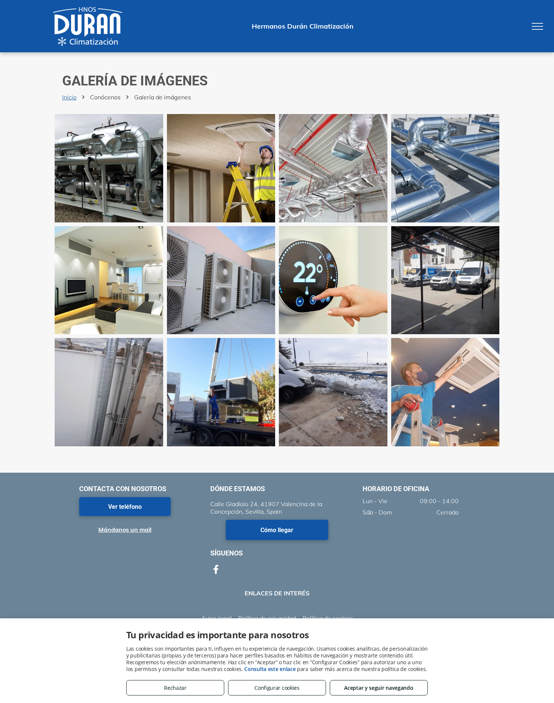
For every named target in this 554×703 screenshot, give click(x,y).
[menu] (537, 26)
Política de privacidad (267, 618)
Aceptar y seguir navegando (378, 687)
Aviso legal (216, 618)
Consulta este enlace (269, 669)
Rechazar (175, 687)
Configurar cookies (277, 687)
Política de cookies (328, 618)
